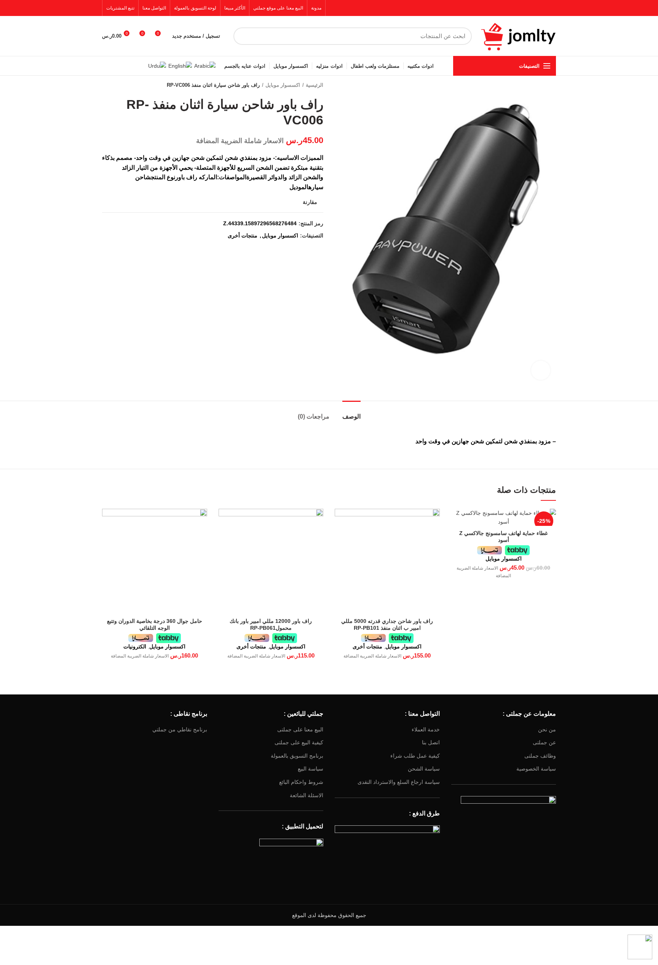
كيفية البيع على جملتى (299, 742)
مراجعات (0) (313, 416)
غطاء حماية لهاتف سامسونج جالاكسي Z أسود (503, 536)
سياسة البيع (310, 769)
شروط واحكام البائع (301, 782)
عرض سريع (456, 521)
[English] (180, 65)
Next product (106, 85)
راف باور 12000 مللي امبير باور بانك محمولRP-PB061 (271, 624)
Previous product (121, 85)
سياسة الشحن (424, 769)
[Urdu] (157, 65)
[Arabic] (205, 65)
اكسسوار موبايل (282, 85)
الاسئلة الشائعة (306, 795)
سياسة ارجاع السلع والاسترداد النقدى (399, 782)
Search (243, 36)
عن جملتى (544, 742)
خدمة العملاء (426, 729)
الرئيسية (314, 85)
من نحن (547, 729)
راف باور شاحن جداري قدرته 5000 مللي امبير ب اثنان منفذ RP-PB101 (387, 624)
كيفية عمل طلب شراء (415, 756)
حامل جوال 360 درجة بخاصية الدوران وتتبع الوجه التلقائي (154, 624)
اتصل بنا (431, 742)
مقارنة (310, 202)
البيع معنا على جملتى (300, 729)
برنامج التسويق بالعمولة (297, 756)
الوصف (351, 416)
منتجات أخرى (242, 235)
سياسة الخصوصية (536, 769)
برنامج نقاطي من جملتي (179, 729)
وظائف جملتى (540, 756)
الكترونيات (134, 646)
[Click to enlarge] (540, 370)
